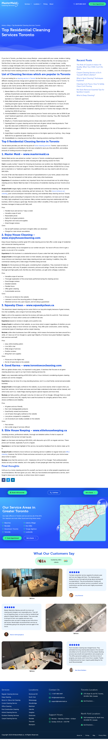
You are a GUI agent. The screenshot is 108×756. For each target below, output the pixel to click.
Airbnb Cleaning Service (9, 712)
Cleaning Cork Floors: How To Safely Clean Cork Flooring (90, 85)
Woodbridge (33, 703)
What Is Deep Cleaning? (86, 95)
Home (4, 25)
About (51, 4)
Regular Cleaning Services (10, 694)
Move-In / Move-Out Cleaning (11, 700)
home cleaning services (43, 145)
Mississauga (32, 700)
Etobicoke (32, 715)
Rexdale (31, 718)
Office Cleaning (6, 706)
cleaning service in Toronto (26, 78)
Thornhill (31, 721)
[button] (3, 480)
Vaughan (31, 712)
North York (32, 697)
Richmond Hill (33, 694)
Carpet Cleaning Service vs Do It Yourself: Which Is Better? (89, 73)
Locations (37, 4)
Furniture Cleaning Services (10, 715)
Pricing (45, 4)
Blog (8, 25)
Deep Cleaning (6, 697)
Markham (32, 706)
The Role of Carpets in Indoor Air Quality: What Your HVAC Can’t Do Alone (90, 67)
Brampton (32, 724)
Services (27, 4)
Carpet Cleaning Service (9, 718)
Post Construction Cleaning (10, 709)
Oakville (31, 709)
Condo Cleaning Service (9, 703)
